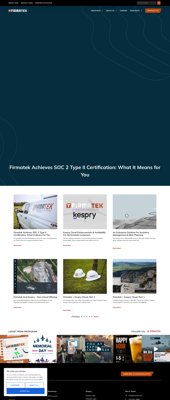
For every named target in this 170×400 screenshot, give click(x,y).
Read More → (19, 245)
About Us (110, 11)
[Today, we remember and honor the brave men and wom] (42, 349)
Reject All (33, 385)
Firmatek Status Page (43, 3)
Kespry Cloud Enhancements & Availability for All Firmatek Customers (84, 233)
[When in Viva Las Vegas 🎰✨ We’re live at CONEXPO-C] (71, 349)
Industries (95, 11)
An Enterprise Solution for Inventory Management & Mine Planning (131, 233)
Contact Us (153, 11)
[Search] (159, 3)
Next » (96, 316)
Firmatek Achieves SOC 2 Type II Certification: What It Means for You (32, 233)
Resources (135, 11)
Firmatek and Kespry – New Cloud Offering (35, 297)
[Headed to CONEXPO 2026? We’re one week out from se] (99, 349)
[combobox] (146, 3)
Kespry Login (13, 3)
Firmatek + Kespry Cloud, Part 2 (79, 297)
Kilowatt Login (27, 3)
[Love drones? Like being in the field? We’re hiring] (156, 349)
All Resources (53, 396)
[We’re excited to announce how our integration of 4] (14, 349)
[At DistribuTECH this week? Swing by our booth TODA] (127, 349)
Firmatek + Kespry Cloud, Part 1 (129, 297)
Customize (15, 385)
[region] (25, 382)
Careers (123, 11)
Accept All (25, 391)
